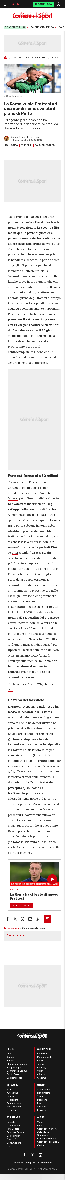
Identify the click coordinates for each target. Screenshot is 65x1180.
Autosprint (12, 1092)
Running (41, 1067)
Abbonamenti (44, 1089)
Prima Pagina (43, 1092)
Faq (8, 1146)
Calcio (17, 57)
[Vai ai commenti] (47, 919)
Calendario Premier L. (48, 1141)
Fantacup (12, 1110)
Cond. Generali (14, 1142)
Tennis (40, 1064)
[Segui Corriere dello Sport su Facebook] (24, 1155)
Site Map (41, 1106)
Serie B (10, 1060)
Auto (9, 1089)
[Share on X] (15, 919)
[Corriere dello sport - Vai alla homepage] (32, 16)
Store (40, 1096)
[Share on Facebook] (7, 919)
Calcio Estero (13, 1074)
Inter (15, 552)
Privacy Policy (14, 1139)
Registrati (42, 1110)
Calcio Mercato (36, 57)
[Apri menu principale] (6, 4)
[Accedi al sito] (58, 4)
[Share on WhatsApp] (22, 919)
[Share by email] (30, 919)
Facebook (18, 1162)
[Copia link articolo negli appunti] (37, 919)
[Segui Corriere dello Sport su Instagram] (40, 1155)
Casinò (41, 1145)
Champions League (17, 1064)
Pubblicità (42, 1099)
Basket (40, 1060)
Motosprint (12, 1099)
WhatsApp (46, 1162)
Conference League (17, 1070)
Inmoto (10, 1096)
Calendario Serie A (42, 27)
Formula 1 (42, 1053)
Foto (39, 1125)
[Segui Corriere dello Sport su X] (32, 1155)
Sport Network (14, 1106)
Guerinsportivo (14, 1103)
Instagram (30, 1162)
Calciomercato (45, 145)
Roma (55, 57)
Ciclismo (41, 1077)
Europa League (14, 1067)
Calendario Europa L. (48, 1138)
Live (18, 4)
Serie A (10, 1057)
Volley (40, 1070)
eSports (41, 1074)
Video (40, 1122)
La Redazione (14, 1125)
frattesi (26, 145)
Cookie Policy (13, 1135)
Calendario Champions (43, 1133)
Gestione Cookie (15, 1132)
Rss (39, 1103)
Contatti (11, 1122)
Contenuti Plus (15, 27)
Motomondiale (44, 1057)
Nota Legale (13, 1128)
